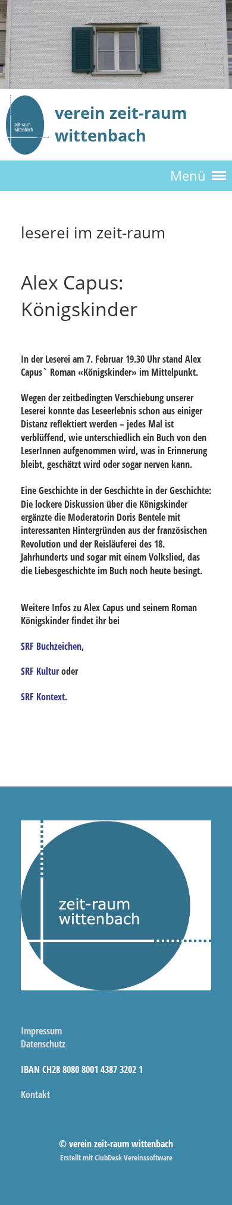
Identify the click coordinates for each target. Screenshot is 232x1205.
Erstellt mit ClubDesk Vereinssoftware (116, 1157)
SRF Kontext (43, 696)
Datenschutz (43, 1043)
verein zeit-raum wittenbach (121, 124)
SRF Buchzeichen (51, 646)
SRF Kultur (40, 671)
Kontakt (35, 1094)
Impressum (41, 1030)
